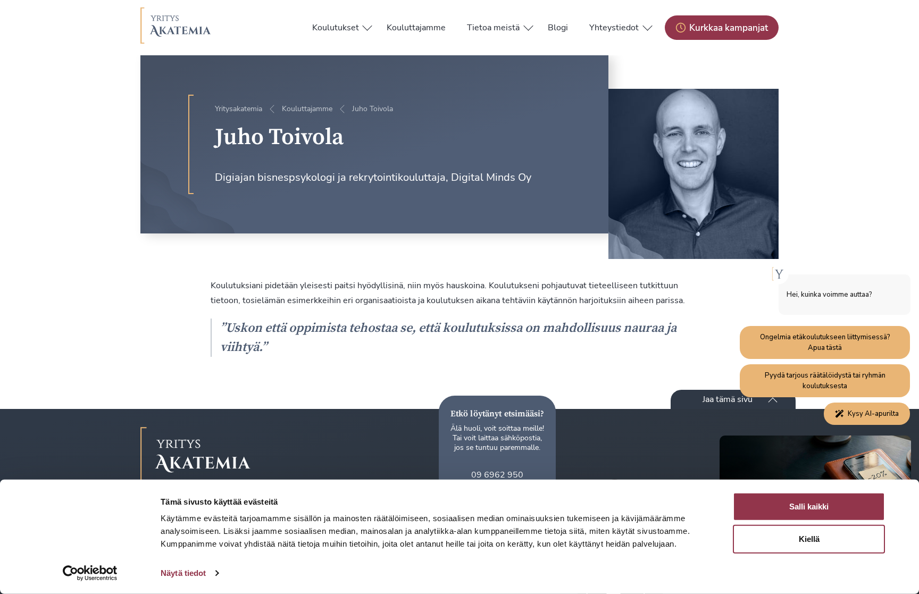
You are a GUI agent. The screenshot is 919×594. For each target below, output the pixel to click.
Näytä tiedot (183, 573)
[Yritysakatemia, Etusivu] (175, 27)
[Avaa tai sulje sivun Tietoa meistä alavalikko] (528, 25)
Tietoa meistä (493, 28)
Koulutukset (335, 28)
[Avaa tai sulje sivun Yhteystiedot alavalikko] (647, 25)
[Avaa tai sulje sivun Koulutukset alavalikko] (367, 25)
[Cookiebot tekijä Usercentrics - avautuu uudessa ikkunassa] (90, 573)
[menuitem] (336, 27)
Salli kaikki (809, 506)
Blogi (558, 28)
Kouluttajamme (416, 28)
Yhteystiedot (614, 28)
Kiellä (809, 538)
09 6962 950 (497, 475)
